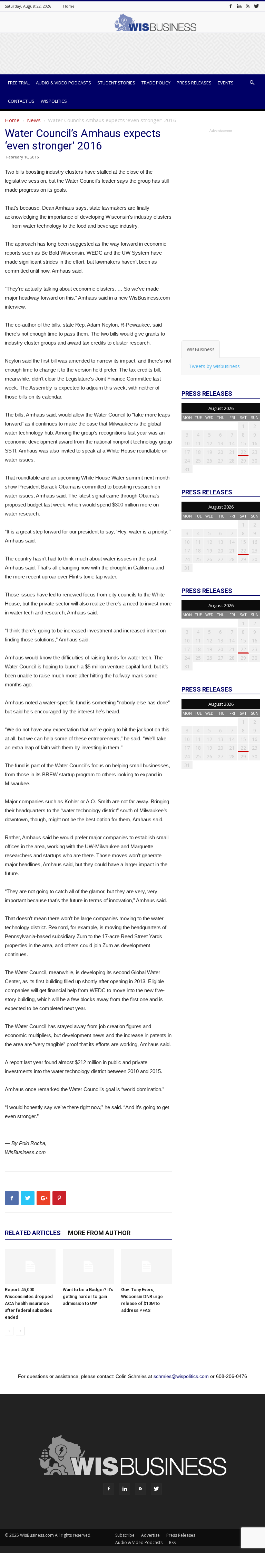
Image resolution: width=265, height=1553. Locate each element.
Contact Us (21, 101)
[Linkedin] (239, 6)
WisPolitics (54, 101)
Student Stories (116, 83)
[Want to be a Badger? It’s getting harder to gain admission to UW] (88, 1266)
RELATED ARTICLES (33, 1232)
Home (69, 6)
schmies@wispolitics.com (181, 1376)
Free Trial (19, 83)
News (34, 120)
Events (226, 83)
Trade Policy (155, 83)
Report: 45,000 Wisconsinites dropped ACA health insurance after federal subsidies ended (29, 1303)
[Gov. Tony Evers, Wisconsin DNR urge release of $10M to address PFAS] (146, 1266)
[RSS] (248, 6)
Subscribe (125, 1535)
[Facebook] (230, 6)
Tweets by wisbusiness (214, 366)
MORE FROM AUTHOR (99, 1232)
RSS (172, 1542)
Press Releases (194, 83)
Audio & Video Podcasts (63, 83)
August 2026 (221, 408)
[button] (252, 83)
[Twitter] (256, 6)
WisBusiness (201, 349)
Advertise (150, 1535)
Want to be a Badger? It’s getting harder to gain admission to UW (88, 1296)
